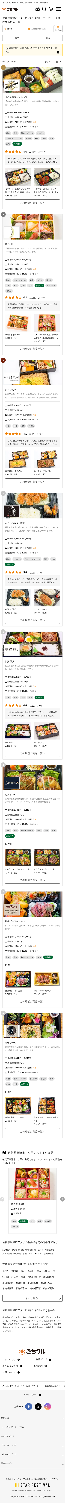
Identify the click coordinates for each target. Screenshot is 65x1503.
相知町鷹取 (48, 1288)
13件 (34, 297)
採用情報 (38, 1490)
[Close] (58, 52)
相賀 (23, 1276)
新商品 (21, 1249)
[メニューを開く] (58, 9)
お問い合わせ (9, 1372)
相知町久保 (32, 1282)
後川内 (47, 1271)
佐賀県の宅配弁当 (52, 1385)
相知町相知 (48, 1276)
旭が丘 (5, 1271)
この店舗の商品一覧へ (32, 203)
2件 (33, 705)
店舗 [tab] (48, 38)
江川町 (5, 1276)
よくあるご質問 (10, 1365)
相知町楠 (20, 1282)
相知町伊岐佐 (34, 1276)
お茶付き (6, 1249)
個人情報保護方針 (30, 1490)
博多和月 (17, 1213)
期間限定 (29, 1249)
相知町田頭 (35, 1288)
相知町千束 (21, 1288)
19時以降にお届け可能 (43, 1253)
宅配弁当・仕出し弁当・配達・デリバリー (23, 1385)
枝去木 (15, 1276)
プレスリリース (47, 1490)
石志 (23, 1271)
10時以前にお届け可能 (22, 1253)
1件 (33, 572)
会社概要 (14, 1490)
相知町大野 (7, 1282)
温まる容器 (7, 1253)
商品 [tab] (17, 38)
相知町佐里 (7, 1288)
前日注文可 (38, 1249)
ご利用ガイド (41, 1359)
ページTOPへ (31, 1394)
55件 (34, 151)
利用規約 (38, 1365)
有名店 (14, 1249)
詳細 (34, 121)
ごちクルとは (9, 1359)
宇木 (39, 1271)
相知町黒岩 (46, 1282)
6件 (33, 434)
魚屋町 (31, 1271)
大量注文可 (49, 1249)
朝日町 (15, 1271)
